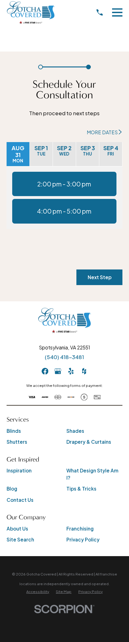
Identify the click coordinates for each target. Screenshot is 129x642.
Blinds (14, 431)
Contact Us (20, 500)
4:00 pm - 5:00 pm (64, 211)
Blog (12, 488)
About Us (17, 528)
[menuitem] (37, 591)
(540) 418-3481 (64, 356)
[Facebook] (45, 371)
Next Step (99, 277)
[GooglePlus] (57, 371)
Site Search (20, 539)
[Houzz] (84, 371)
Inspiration (19, 470)
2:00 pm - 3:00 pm (64, 184)
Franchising (80, 528)
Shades (75, 431)
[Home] (31, 12)
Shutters (17, 442)
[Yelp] (71, 371)
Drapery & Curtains (88, 442)
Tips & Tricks (81, 488)
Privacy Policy (83, 539)
